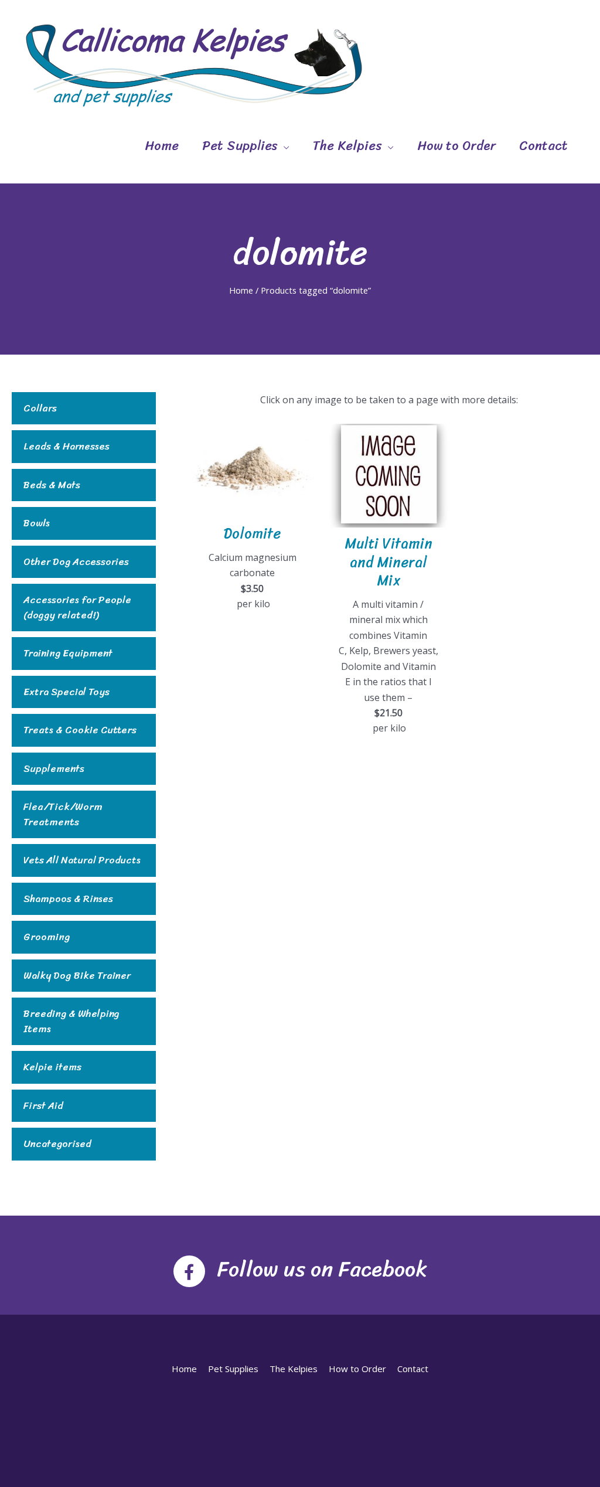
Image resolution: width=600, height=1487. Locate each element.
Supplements (53, 769)
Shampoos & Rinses (68, 899)
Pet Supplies (240, 145)
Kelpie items (52, 1067)
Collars (40, 408)
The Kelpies (347, 145)
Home (162, 145)
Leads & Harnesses (66, 446)
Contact (543, 145)
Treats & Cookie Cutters (80, 730)
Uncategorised (57, 1144)
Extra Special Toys (66, 692)
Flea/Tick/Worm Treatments (63, 814)
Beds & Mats (51, 485)
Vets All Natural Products (82, 860)
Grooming (46, 937)
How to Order (456, 145)
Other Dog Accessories (76, 562)
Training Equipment (67, 653)
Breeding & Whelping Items (71, 1021)
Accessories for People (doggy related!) (77, 607)
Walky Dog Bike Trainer (77, 976)
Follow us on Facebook (322, 1269)
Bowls (36, 523)
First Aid (43, 1106)
